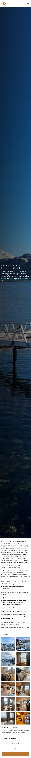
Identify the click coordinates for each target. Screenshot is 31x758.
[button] (28, 3)
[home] (3, 3)
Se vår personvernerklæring (9, 738)
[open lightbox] (8, 644)
